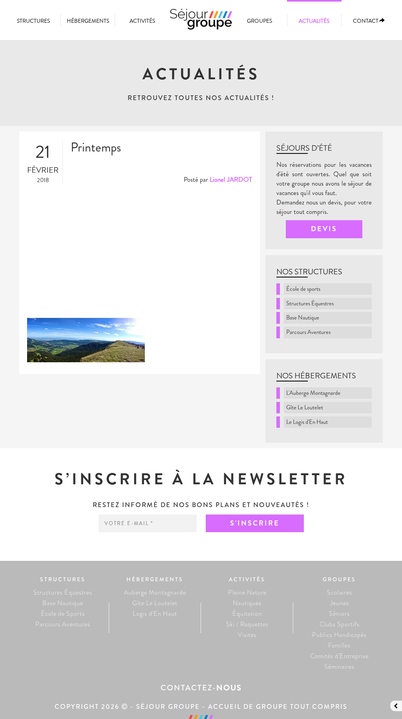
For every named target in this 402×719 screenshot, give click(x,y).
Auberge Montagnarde (155, 592)
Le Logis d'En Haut (307, 422)
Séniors (339, 613)
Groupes (259, 21)
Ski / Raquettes (247, 624)
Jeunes (339, 603)
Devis (324, 229)
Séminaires (339, 666)
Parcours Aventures (308, 332)
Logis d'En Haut (155, 613)
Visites (247, 634)
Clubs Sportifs (340, 624)
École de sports (303, 289)
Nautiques (247, 603)
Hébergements (88, 21)
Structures (33, 21)
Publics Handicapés (339, 634)
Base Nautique (302, 317)
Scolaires (339, 592)
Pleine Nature (247, 592)
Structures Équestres (310, 303)
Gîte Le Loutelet (304, 407)
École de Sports (63, 613)
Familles (339, 645)
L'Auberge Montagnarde (313, 393)
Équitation (247, 613)
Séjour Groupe (201, 23)
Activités (142, 21)
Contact (365, 21)
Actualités (314, 21)
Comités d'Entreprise (339, 656)
